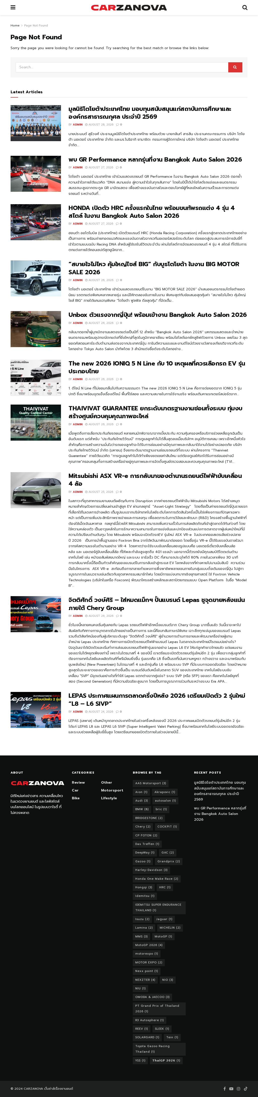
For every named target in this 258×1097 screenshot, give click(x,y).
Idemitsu (144, 896)
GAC (168, 852)
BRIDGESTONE (149, 818)
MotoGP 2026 (149, 945)
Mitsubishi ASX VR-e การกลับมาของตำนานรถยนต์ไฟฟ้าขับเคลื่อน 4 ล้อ (155, 479)
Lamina (144, 928)
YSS (140, 1060)
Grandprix (168, 861)
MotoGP (163, 936)
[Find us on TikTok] (245, 1089)
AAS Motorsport (150, 783)
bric (161, 809)
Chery (142, 827)
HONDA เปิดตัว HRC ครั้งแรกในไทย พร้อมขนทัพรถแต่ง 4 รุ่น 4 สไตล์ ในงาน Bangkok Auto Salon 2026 (152, 211)
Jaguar (164, 919)
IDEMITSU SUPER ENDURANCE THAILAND (158, 907)
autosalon (165, 801)
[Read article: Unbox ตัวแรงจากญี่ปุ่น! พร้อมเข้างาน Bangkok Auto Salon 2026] (36, 329)
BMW (142, 809)
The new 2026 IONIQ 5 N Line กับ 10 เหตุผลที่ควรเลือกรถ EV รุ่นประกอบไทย (157, 367)
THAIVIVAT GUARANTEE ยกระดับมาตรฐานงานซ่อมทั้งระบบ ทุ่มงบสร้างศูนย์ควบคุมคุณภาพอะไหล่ (155, 412)
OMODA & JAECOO (152, 997)
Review (78, 782)
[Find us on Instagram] (238, 1089)
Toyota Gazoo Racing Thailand (152, 1049)
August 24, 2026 (100, 712)
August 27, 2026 (100, 167)
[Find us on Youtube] (231, 1089)
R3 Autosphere (149, 1020)
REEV (141, 1029)
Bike (76, 798)
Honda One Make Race (156, 879)
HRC (165, 887)
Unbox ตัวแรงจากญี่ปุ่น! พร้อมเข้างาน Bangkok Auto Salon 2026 (158, 314)
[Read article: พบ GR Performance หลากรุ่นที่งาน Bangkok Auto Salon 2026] (36, 174)
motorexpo (146, 954)
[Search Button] (244, 7)
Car (75, 790)
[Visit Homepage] (129, 8)
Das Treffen (147, 844)
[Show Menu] (13, 7)
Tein (172, 1037)
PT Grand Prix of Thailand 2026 (157, 1009)
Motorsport (112, 790)
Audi (141, 801)
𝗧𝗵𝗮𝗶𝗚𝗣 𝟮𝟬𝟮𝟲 (166, 1060)
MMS (141, 936)
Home (15, 25)
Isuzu (142, 919)
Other (106, 782)
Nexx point (146, 971)
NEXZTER (145, 980)
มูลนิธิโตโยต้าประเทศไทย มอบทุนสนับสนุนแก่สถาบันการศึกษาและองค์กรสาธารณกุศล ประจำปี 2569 (150, 112)
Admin (77, 125)
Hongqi (143, 887)
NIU (140, 988)
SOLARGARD (147, 1037)
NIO (167, 980)
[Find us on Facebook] (224, 1089)
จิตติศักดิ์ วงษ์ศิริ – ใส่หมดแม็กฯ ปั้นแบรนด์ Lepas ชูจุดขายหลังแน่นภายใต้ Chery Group (157, 603)
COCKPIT (167, 827)
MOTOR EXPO (148, 962)
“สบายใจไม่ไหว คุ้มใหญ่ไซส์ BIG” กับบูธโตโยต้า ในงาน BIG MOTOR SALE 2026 (154, 268)
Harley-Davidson (151, 870)
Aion (141, 792)
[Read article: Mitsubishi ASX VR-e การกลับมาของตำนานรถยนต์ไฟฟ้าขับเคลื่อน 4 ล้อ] (36, 490)
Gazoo (142, 861)
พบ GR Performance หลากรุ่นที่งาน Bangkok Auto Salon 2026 (155, 159)
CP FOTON (146, 835)
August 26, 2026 (100, 280)
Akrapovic (164, 792)
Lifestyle (109, 798)
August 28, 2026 (100, 125)
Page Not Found (36, 25)
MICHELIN (170, 928)
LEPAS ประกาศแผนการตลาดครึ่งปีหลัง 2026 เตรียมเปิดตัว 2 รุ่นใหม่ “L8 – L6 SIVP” (157, 699)
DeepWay (144, 852)
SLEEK (162, 1029)
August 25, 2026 (100, 492)
